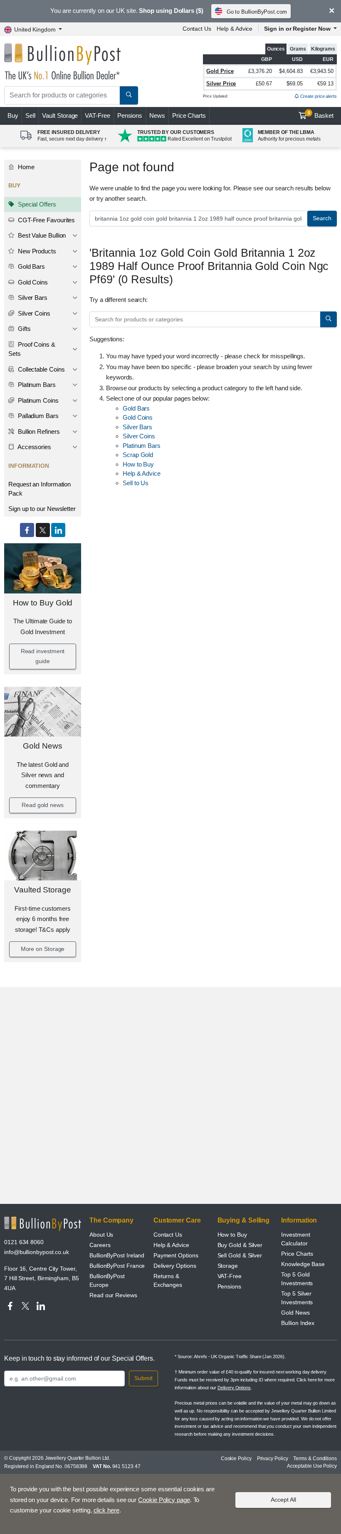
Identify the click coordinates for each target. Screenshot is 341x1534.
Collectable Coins (40, 369)
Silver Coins (33, 313)
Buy (12, 115)
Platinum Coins (37, 400)
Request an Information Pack (39, 489)
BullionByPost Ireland (116, 1255)
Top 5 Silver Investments (297, 1297)
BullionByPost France (117, 1265)
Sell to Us (135, 482)
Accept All (283, 1499)
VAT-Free (97, 115)
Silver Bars (31, 297)
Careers (99, 1245)
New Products (36, 251)
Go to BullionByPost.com (257, 12)
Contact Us (197, 28)
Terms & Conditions (315, 1458)
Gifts (23, 328)
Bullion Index (297, 1323)
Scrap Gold (138, 454)
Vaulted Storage (42, 889)
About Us (101, 1234)
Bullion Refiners (38, 431)
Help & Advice (234, 28)
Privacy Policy (272, 1458)
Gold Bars (30, 266)
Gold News (42, 745)
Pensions (129, 115)
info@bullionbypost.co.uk (36, 1252)
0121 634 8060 (24, 1242)
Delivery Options (174, 1265)
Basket (321, 114)
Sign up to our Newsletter (42, 508)
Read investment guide (43, 656)
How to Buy (138, 464)
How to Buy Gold (43, 602)
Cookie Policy (236, 1458)
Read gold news (43, 805)
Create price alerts (318, 96)
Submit (143, 1378)
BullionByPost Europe (107, 1280)
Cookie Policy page (164, 1499)
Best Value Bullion (41, 235)
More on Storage (43, 949)
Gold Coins (32, 282)
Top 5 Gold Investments (297, 1278)
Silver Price (221, 83)
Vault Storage (60, 115)
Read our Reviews (113, 1295)
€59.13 (325, 83)
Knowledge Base (303, 1264)
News (157, 115)
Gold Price (219, 71)
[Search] (129, 95)
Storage (227, 1265)
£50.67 (264, 83)
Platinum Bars (36, 384)
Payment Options (175, 1255)
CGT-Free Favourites (45, 220)
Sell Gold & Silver (239, 1255)
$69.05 (295, 83)
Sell (30, 115)
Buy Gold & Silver (240, 1245)
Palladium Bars (37, 415)
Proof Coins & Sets (31, 349)
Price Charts (189, 115)
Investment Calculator (295, 1239)
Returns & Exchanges (167, 1280)
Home (25, 166)
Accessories (33, 446)
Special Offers (36, 204)
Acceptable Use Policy (312, 1466)
